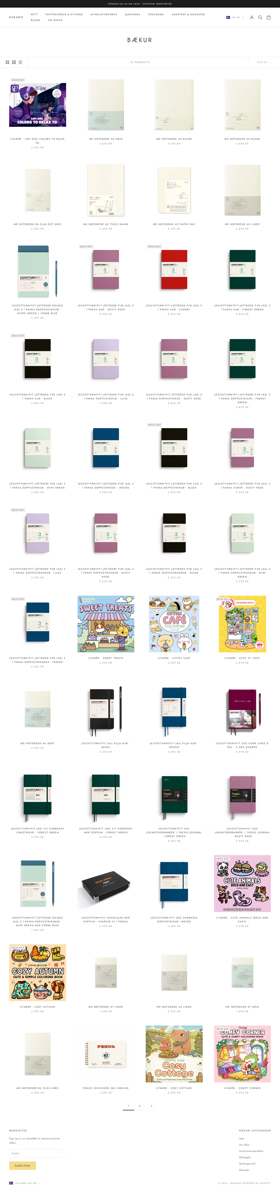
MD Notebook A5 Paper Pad (174, 224)
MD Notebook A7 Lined (106, 1007)
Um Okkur (55, 20)
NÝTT (34, 14)
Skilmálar (244, 1170)
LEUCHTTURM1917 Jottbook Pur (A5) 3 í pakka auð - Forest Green (242, 307)
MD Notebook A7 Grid (242, 1007)
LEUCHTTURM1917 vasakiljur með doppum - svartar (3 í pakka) (106, 919)
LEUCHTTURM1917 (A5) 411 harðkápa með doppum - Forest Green (105, 830)
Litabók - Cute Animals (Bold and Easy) (242, 919)
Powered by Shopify (256, 1183)
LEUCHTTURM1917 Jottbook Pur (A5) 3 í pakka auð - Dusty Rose (106, 307)
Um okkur (244, 1145)
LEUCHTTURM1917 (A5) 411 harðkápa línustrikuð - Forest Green (37, 830)
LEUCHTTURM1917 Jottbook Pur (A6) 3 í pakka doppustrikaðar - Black (174, 571)
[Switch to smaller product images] (14, 62)
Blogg (35, 20)
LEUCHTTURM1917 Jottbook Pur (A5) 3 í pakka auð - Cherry (174, 307)
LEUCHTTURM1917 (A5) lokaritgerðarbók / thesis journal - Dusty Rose (242, 832)
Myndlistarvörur (103, 14)
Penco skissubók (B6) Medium (106, 1088)
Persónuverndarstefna (251, 1151)
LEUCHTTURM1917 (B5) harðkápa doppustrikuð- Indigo (174, 919)
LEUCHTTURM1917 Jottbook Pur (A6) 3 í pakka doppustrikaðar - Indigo (38, 660)
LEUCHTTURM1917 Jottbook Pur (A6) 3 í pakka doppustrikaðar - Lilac (38, 571)
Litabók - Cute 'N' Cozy (242, 658)
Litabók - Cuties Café (174, 658)
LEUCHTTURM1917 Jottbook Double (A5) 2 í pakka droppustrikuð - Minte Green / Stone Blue (37, 309)
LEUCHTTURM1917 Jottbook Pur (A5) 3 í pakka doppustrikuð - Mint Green (38, 485)
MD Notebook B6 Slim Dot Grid (37, 224)
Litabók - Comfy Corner (242, 1088)
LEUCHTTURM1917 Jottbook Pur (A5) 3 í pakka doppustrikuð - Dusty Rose (174, 396)
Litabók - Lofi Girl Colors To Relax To (37, 140)
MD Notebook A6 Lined (174, 1007)
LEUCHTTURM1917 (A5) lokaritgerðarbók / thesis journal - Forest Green (174, 832)
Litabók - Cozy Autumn (37, 1007)
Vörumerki (156, 14)
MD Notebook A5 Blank (242, 139)
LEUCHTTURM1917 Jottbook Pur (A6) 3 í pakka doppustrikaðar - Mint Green (242, 573)
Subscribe (22, 1166)
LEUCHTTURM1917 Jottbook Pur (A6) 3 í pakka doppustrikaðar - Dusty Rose (106, 573)
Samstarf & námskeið (188, 14)
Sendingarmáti (247, 1163)
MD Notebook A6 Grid (37, 743)
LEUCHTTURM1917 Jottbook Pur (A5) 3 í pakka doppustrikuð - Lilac (106, 396)
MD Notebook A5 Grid (106, 139)
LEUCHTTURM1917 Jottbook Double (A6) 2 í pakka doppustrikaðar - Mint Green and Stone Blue (37, 921)
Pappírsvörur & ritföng (64, 14)
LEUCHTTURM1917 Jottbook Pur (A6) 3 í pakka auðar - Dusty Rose (242, 485)
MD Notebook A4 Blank (174, 139)
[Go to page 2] (151, 1106)
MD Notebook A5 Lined (242, 224)
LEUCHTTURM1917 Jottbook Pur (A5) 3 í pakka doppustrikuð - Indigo (106, 485)
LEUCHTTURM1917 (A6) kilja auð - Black (106, 745)
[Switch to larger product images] (7, 62)
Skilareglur (245, 1157)
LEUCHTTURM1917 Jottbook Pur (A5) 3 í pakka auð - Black (38, 396)
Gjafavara (132, 14)
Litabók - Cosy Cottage (174, 1088)
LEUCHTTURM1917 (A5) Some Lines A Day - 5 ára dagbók (242, 745)
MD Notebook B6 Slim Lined (37, 1088)
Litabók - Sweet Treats (106, 658)
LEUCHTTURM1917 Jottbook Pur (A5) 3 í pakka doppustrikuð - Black (174, 485)
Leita (241, 1138)
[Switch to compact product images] (20, 62)
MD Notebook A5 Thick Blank (105, 224)
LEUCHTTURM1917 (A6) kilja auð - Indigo (174, 745)
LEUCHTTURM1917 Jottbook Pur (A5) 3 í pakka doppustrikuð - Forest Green (242, 398)
